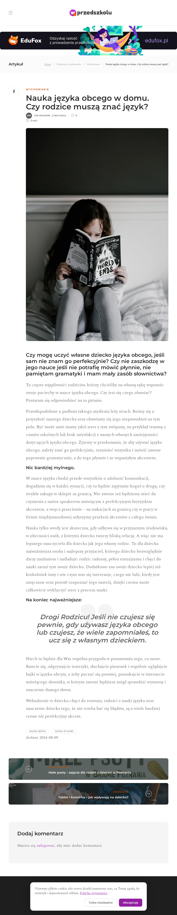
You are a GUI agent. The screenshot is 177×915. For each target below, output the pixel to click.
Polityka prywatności (93, 893)
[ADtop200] (88, 40)
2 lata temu (59, 115)
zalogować (46, 845)
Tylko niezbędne (101, 902)
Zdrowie (120, 791)
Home (47, 64)
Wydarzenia (59, 767)
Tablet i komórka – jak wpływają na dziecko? (93, 797)
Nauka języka (37, 731)
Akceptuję (130, 902)
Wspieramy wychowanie (69, 64)
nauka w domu (64, 731)
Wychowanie (93, 64)
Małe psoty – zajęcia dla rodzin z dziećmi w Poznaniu (90, 772)
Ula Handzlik (42, 115)
